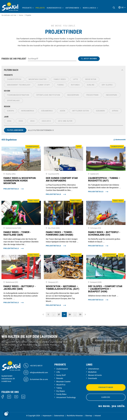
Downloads (92, 378)
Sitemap (88, 416)
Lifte (58, 372)
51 (80, 314)
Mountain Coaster (63, 381)
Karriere (106, 397)
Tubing (59, 388)
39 (70, 314)
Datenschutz (59, 416)
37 (59, 314)
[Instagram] (9, 396)
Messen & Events (95, 375)
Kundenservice (54, 8)
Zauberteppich (62, 369)
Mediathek (92, 372)
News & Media (89, 8)
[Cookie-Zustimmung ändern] (6, 413)
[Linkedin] (23, 396)
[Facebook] (2, 396)
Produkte (27, 8)
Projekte (40, 8)
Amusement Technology (66, 397)
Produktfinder (106, 387)
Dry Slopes (60, 391)
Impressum (47, 416)
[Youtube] (16, 396)
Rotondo (59, 378)
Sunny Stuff (61, 375)
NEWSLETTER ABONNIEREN (106, 341)
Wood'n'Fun (60, 385)
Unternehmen (93, 369)
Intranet (98, 416)
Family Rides (61, 394)
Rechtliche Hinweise (75, 416)
